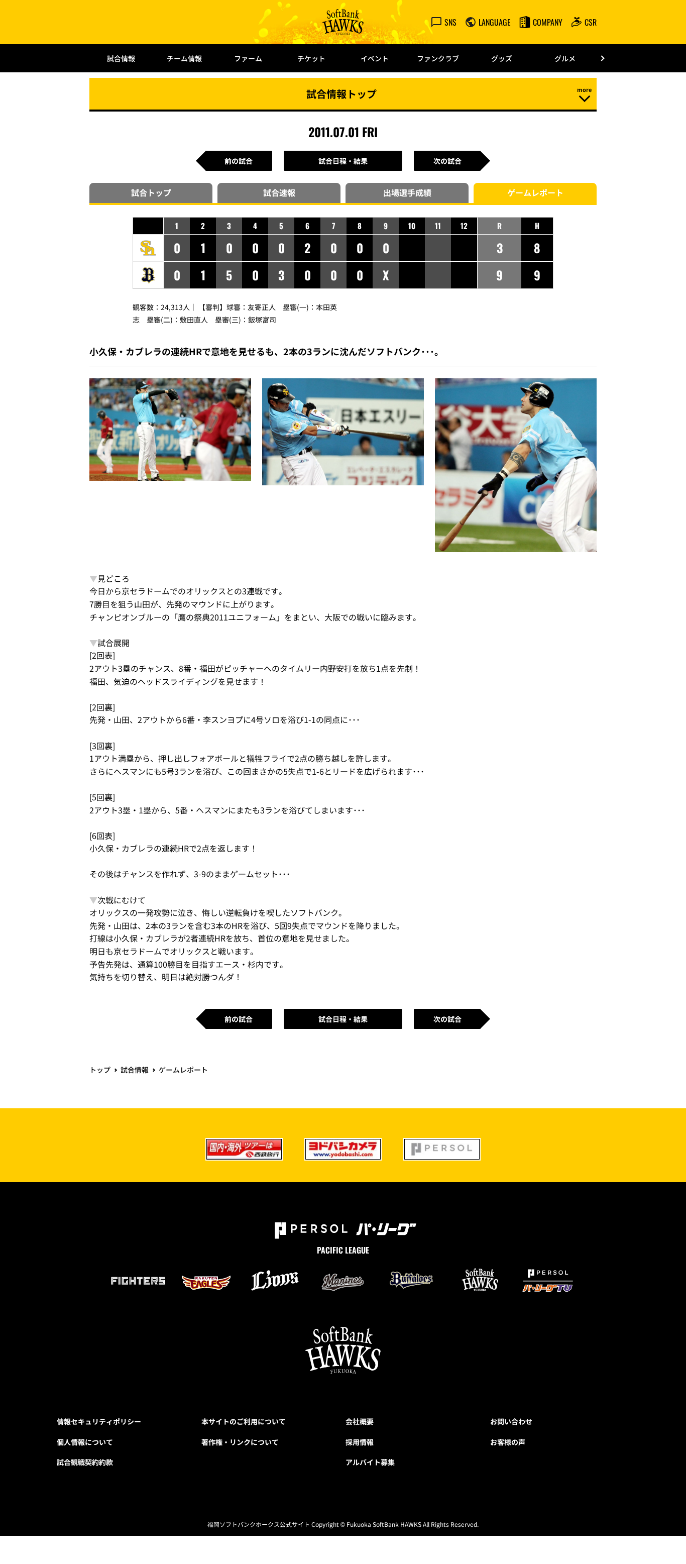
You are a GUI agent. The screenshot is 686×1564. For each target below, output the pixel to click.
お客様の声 (507, 1442)
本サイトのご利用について (243, 1421)
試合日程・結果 (343, 161)
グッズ (501, 58)
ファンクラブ (438, 58)
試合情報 (121, 58)
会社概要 (360, 1421)
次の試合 (447, 161)
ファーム (248, 58)
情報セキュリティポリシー (99, 1421)
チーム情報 (184, 58)
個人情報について (85, 1442)
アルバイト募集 (370, 1462)
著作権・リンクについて (240, 1442)
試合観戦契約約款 (85, 1462)
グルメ (565, 58)
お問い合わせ (511, 1421)
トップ (99, 1070)
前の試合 (238, 161)
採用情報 (360, 1442)
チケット (311, 58)
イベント (375, 58)
